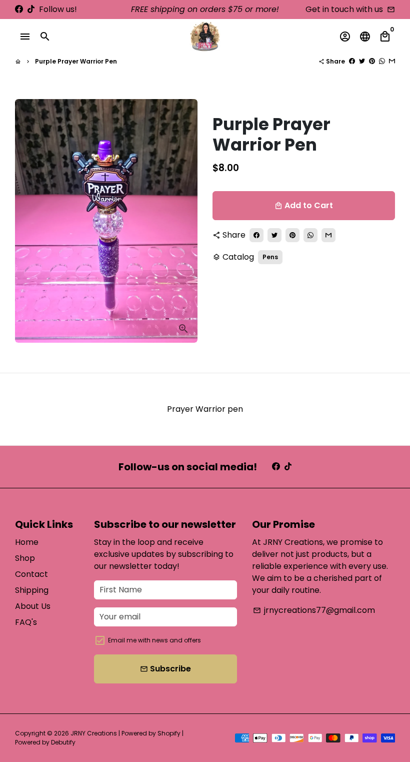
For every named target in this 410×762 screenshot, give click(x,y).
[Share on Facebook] (352, 61)
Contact (31, 574)
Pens (270, 257)
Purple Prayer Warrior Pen (76, 61)
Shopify (169, 733)
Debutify (63, 742)
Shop (25, 558)
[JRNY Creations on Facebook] (19, 9)
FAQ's (26, 622)
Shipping (31, 590)
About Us (32, 606)
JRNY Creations (93, 733)
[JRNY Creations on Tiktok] (31, 9)
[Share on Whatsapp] (382, 61)
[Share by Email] (392, 61)
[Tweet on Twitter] (362, 61)
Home (26, 542)
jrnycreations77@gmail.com (314, 610)
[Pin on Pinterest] (372, 61)
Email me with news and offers (154, 640)
